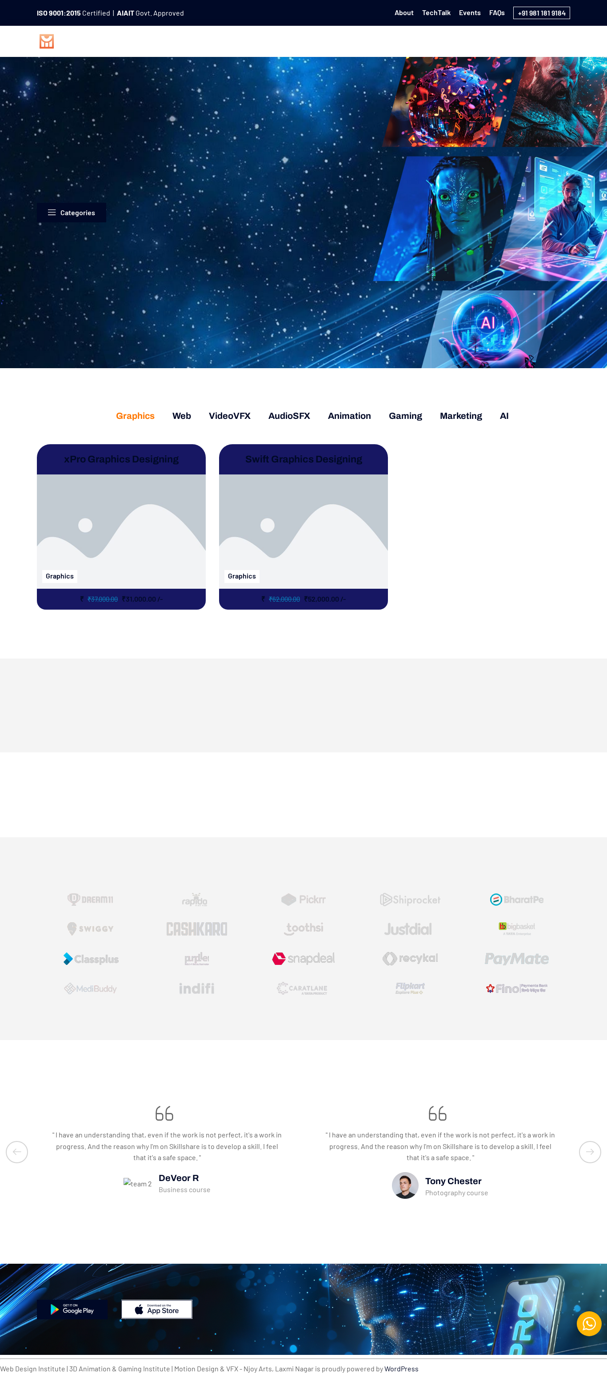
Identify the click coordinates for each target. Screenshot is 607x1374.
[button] (17, 1152)
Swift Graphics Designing (303, 459)
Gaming (479, 40)
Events (470, 12)
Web (296, 40)
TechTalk (436, 12)
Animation (434, 40)
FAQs (497, 12)
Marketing (524, 40)
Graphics (257, 40)
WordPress (401, 1368)
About (404, 12)
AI (560, 40)
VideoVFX (335, 40)
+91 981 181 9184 (542, 12)
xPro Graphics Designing (121, 459)
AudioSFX (384, 40)
